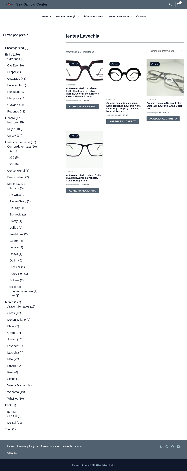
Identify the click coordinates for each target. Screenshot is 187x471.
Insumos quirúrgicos (67, 16)
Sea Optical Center (31, 4)
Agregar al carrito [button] (82, 106)
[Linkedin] (178, 446)
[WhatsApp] (161, 446)
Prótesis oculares (93, 16)
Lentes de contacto (118, 16)
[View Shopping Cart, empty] (178, 4)
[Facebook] (172, 446)
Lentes (44, 16)
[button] (170, 4)
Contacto (141, 16)
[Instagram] (166, 446)
